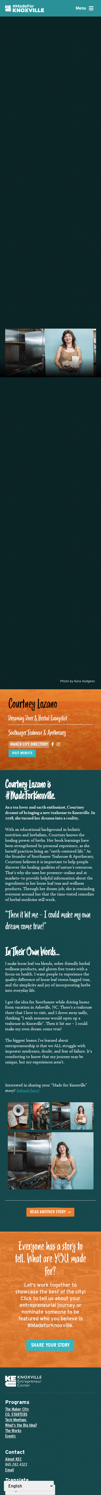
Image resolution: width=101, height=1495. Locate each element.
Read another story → (50, 1211)
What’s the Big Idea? (21, 1425)
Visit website (22, 753)
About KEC (13, 1459)
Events (10, 1436)
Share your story (50, 1345)
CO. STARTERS (16, 1414)
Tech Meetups (16, 1419)
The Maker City (17, 1409)
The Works (13, 1430)
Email (9, 1470)
